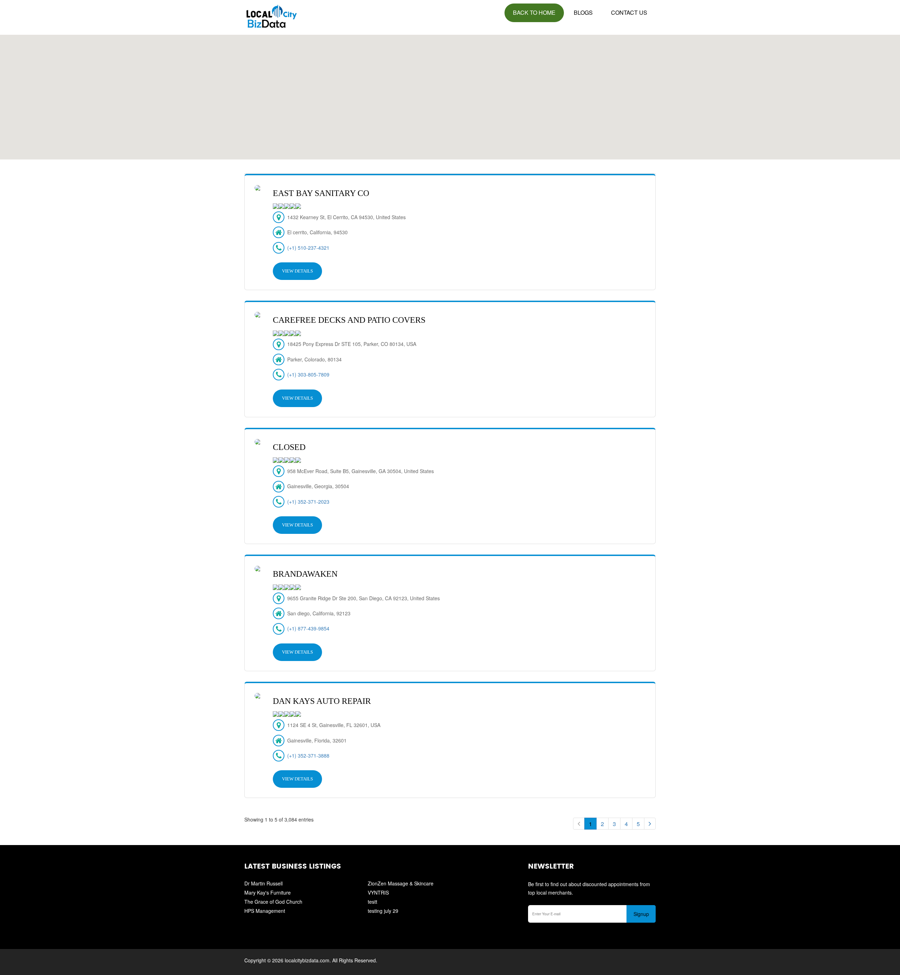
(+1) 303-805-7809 (308, 374)
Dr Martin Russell (263, 883)
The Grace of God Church (273, 901)
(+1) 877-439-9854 (308, 628)
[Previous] (579, 824)
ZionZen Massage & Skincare (400, 883)
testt (372, 901)
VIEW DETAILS (297, 271)
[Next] (650, 824)
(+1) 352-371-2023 (308, 501)
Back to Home (534, 12)
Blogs (583, 12)
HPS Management (264, 910)
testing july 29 (383, 910)
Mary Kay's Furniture (267, 892)
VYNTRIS (378, 892)
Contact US (629, 12)
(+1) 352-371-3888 (308, 755)
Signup (641, 913)
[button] (450, 93)
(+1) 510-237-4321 (308, 247)
